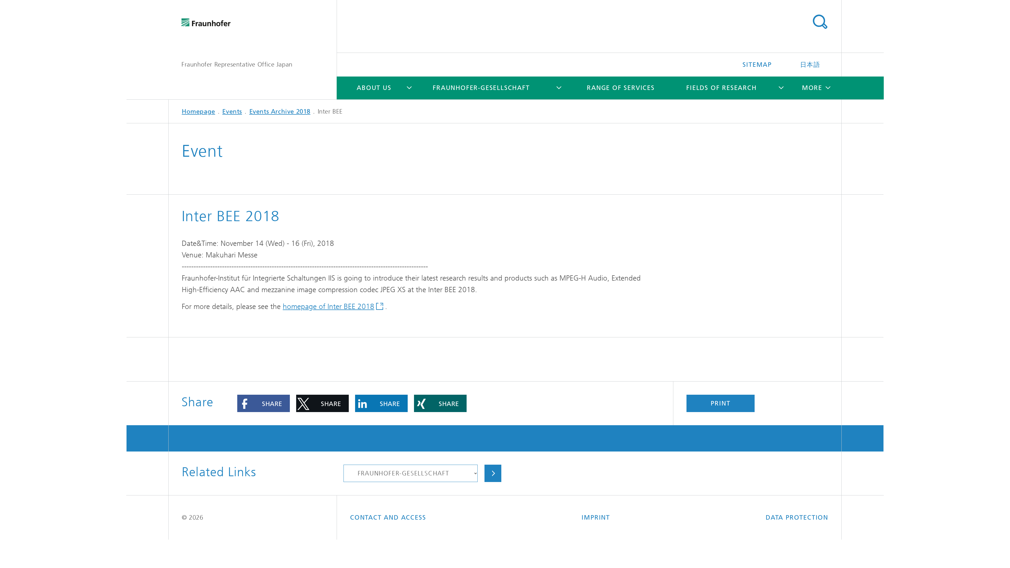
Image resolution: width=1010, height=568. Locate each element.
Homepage (198, 111)
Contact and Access (388, 517)
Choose (492, 473)
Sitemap (757, 64)
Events (232, 111)
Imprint (596, 517)
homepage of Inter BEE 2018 (328, 306)
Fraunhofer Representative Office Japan (236, 64)
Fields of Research (721, 88)
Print (720, 403)
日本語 (810, 64)
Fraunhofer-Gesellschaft (481, 88)
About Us (374, 88)
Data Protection (797, 517)
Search (819, 22)
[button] (263, 403)
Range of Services (621, 88)
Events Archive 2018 (279, 111)
